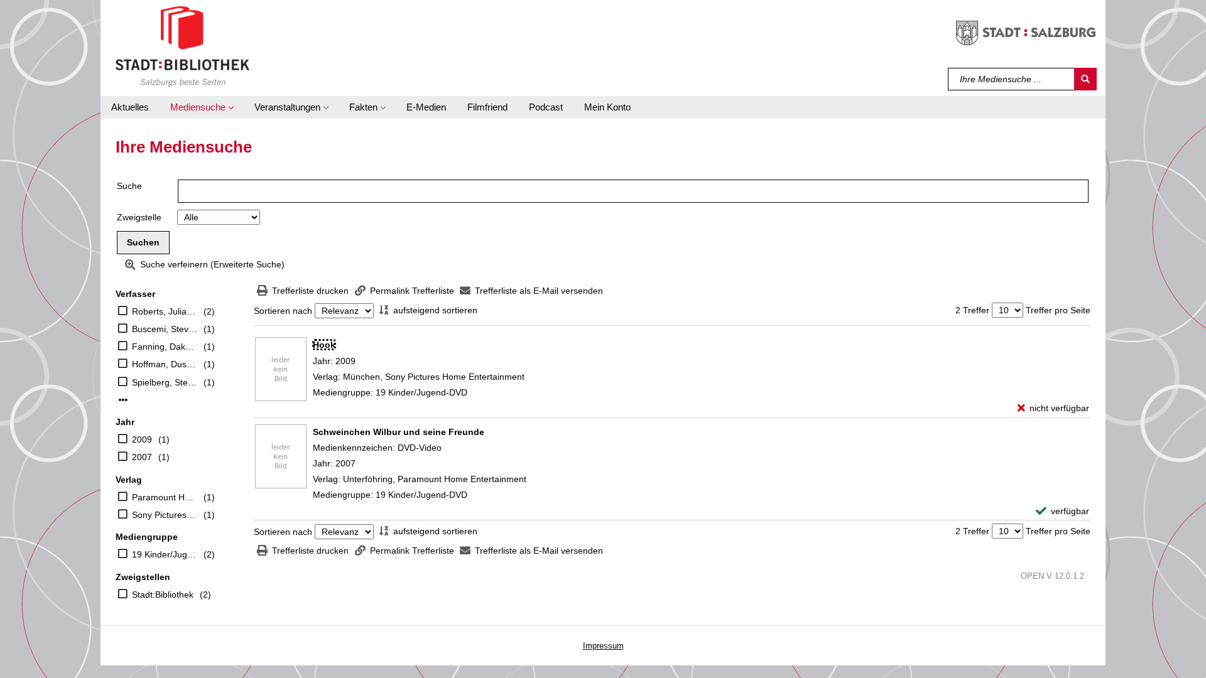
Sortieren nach (283, 311)
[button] (201, 107)
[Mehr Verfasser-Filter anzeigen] (123, 399)
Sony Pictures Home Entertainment (164, 515)
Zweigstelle (139, 217)
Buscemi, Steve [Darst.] (164, 329)
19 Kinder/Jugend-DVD (164, 554)
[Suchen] (1085, 79)
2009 (142, 439)
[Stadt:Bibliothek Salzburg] (182, 46)
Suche (129, 186)
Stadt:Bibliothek (162, 594)
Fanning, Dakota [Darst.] (164, 347)
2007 (142, 457)
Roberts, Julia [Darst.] (164, 311)
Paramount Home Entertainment (164, 497)
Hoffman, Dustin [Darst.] (164, 364)
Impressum (603, 645)
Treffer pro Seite (1058, 310)
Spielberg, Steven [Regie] (164, 382)
